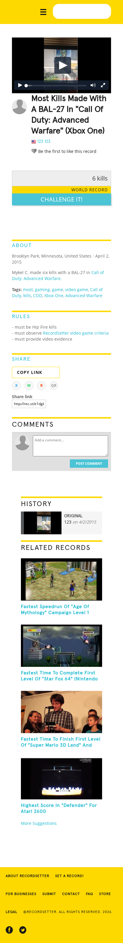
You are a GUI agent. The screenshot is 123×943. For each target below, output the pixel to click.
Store (105, 894)
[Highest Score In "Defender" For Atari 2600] (61, 778)
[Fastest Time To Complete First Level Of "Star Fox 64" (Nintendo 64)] (61, 646)
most (28, 289)
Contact (71, 894)
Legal (11, 912)
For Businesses (21, 894)
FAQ (89, 894)
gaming (42, 289)
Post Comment (89, 463)
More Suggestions (39, 823)
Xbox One (53, 295)
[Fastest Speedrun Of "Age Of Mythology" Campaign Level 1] (61, 579)
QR (53, 385)
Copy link (29, 372)
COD (37, 295)
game (57, 289)
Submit (49, 894)
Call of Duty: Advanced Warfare (58, 275)
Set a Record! (69, 876)
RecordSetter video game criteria (76, 333)
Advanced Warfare (83, 295)
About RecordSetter (27, 876)
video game (76, 289)
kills (27, 295)
